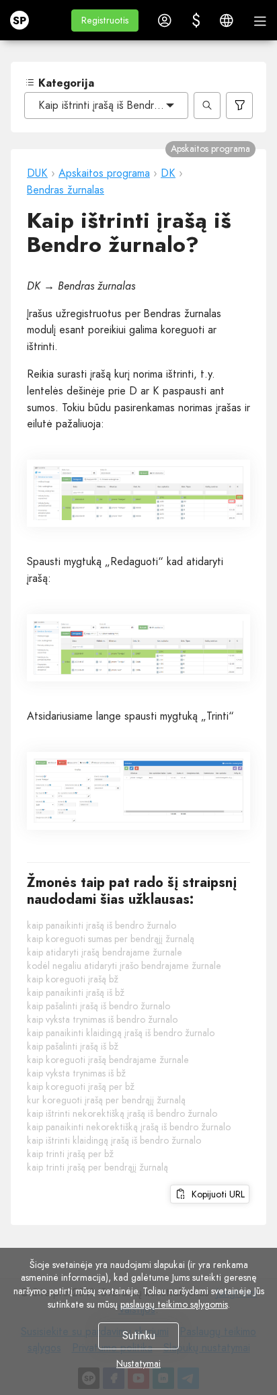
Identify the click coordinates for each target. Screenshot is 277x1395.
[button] (104, 20)
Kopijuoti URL (215, 1194)
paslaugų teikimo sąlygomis (174, 1304)
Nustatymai (138, 1363)
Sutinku (138, 1335)
